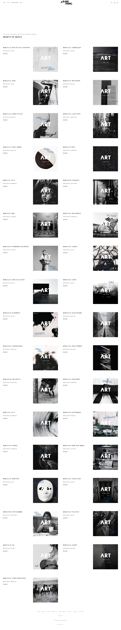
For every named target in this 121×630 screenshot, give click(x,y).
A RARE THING (64, 620)
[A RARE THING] (66, 3)
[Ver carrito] (117, 2)
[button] (111, 2)
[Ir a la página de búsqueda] (111, 2)
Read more (5, 53)
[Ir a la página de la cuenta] (114, 2)
